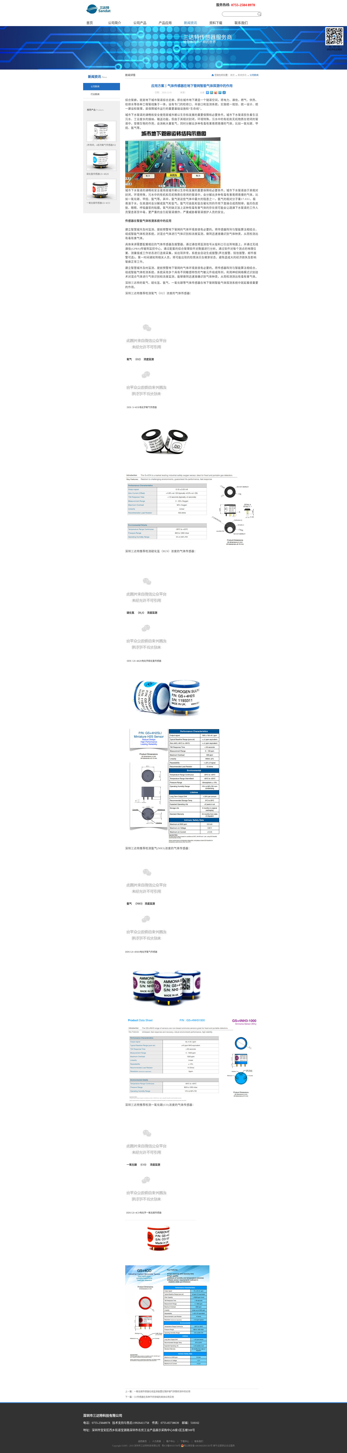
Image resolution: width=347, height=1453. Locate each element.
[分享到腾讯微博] (220, 92)
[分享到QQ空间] (211, 92)
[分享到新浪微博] (215, 92)
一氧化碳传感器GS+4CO (98, 203)
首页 (89, 23)
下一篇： (149, 1397)
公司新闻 (254, 75)
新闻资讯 (242, 75)
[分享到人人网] (224, 92)
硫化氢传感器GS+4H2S (98, 174)
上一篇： (157, 1391)
